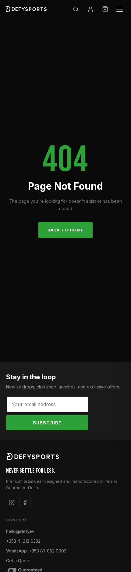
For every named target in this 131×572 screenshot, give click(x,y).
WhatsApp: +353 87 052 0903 (36, 550)
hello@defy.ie (20, 531)
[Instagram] (11, 502)
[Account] (90, 9)
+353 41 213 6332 (23, 541)
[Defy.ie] (26, 9)
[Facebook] (24, 502)
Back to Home (65, 229)
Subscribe (47, 422)
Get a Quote (18, 560)
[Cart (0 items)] (105, 9)
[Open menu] (120, 9)
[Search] (76, 9)
